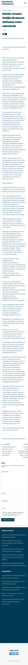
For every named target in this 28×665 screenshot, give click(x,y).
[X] (6, 34)
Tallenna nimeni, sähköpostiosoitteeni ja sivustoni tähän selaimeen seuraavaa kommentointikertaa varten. (13, 514)
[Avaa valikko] (25, 3)
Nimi (3, 493)
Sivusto (4, 508)
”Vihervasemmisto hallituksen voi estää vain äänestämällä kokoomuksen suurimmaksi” (13, 601)
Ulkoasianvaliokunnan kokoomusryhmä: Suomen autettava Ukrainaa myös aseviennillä (8, 450)
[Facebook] (3, 34)
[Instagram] (17, 653)
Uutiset (4, 10)
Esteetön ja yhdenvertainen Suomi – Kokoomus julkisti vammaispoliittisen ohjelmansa (12, 543)
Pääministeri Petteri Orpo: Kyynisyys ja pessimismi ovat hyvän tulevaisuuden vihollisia (13, 557)
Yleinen (9, 10)
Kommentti (5, 472)
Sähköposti (5, 501)
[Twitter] (14, 653)
